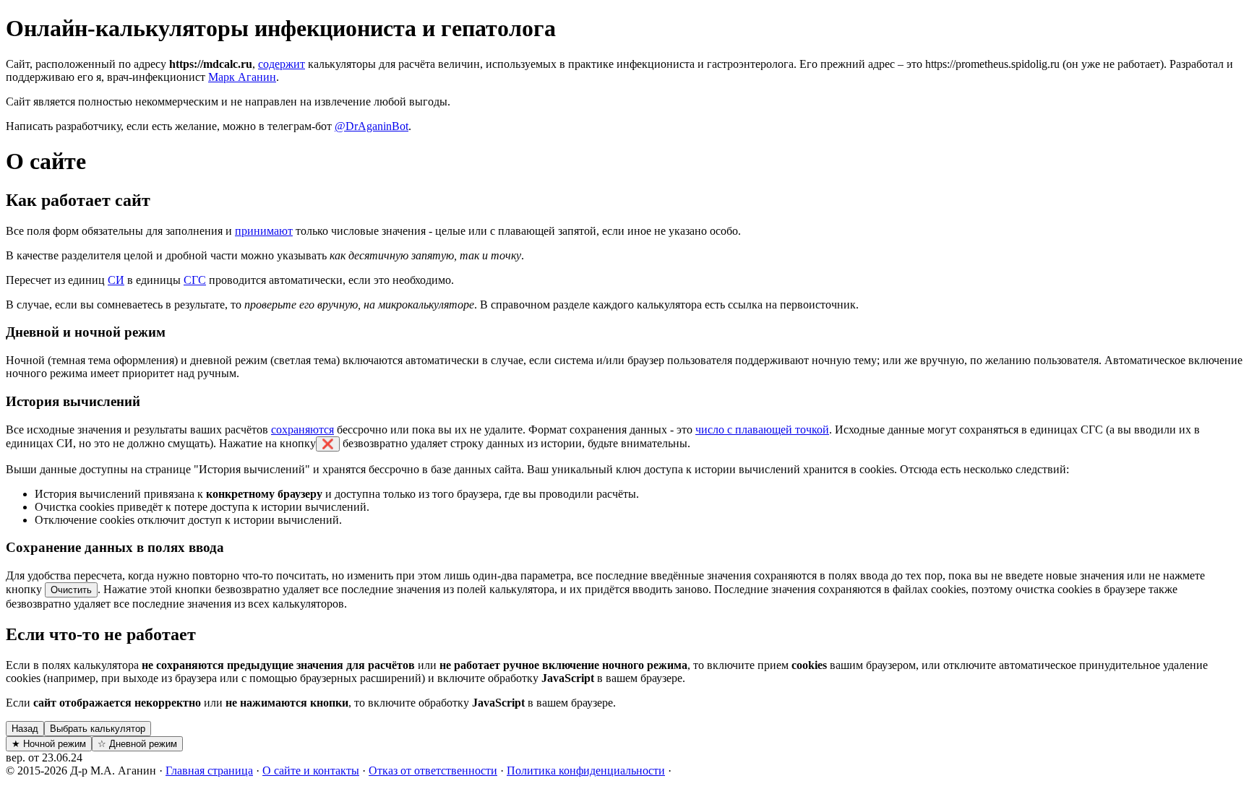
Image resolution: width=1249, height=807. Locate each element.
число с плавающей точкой (762, 429)
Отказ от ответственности (433, 770)
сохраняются (302, 429)
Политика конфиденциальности (586, 770)
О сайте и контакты (310, 770)
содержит (281, 64)
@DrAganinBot (371, 126)
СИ (116, 280)
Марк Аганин (242, 77)
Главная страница (209, 770)
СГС (195, 280)
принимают (264, 231)
